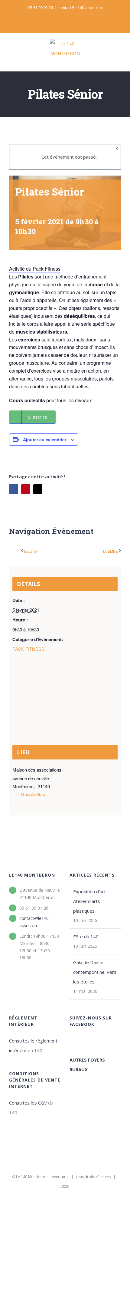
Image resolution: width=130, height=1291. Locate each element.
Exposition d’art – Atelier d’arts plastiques (91, 901)
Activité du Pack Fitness (34, 268)
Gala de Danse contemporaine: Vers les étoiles (94, 972)
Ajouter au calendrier (44, 439)
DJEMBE (110, 551)
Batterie (30, 551)
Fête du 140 (86, 937)
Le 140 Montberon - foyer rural (42, 1176)
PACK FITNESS (28, 649)
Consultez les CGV (28, 1103)
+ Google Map (31, 794)
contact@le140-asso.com (80, 7)
